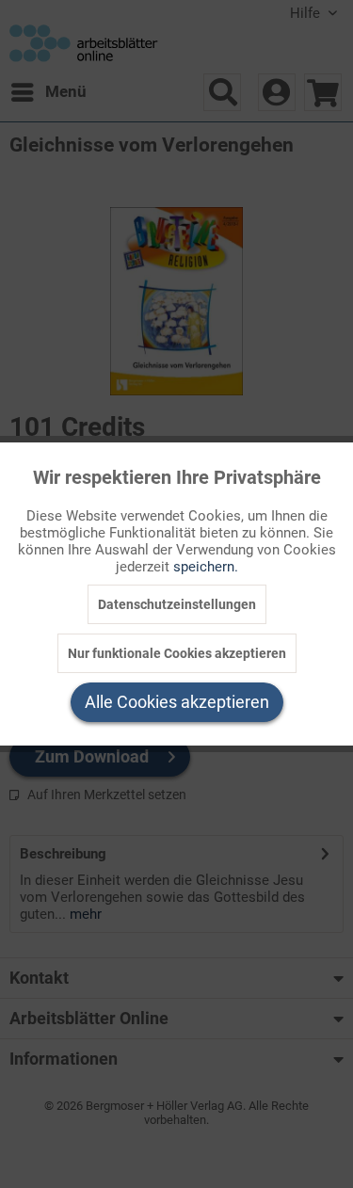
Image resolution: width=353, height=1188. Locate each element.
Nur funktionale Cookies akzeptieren (177, 653)
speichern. (205, 566)
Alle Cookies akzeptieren (177, 702)
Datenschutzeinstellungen (177, 604)
